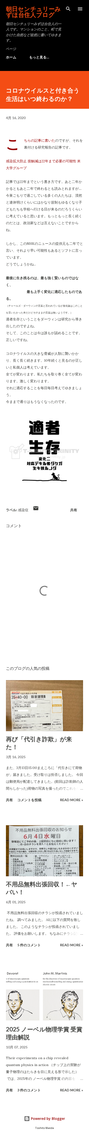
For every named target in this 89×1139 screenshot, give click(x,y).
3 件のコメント (29, 1090)
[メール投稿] (36, 510)
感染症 (23, 510)
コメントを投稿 (29, 800)
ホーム (11, 57)
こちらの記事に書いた (39, 140)
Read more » (71, 800)
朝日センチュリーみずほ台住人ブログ (33, 11)
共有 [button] (73, 510)
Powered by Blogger (47, 1118)
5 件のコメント (29, 945)
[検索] (68, 9)
